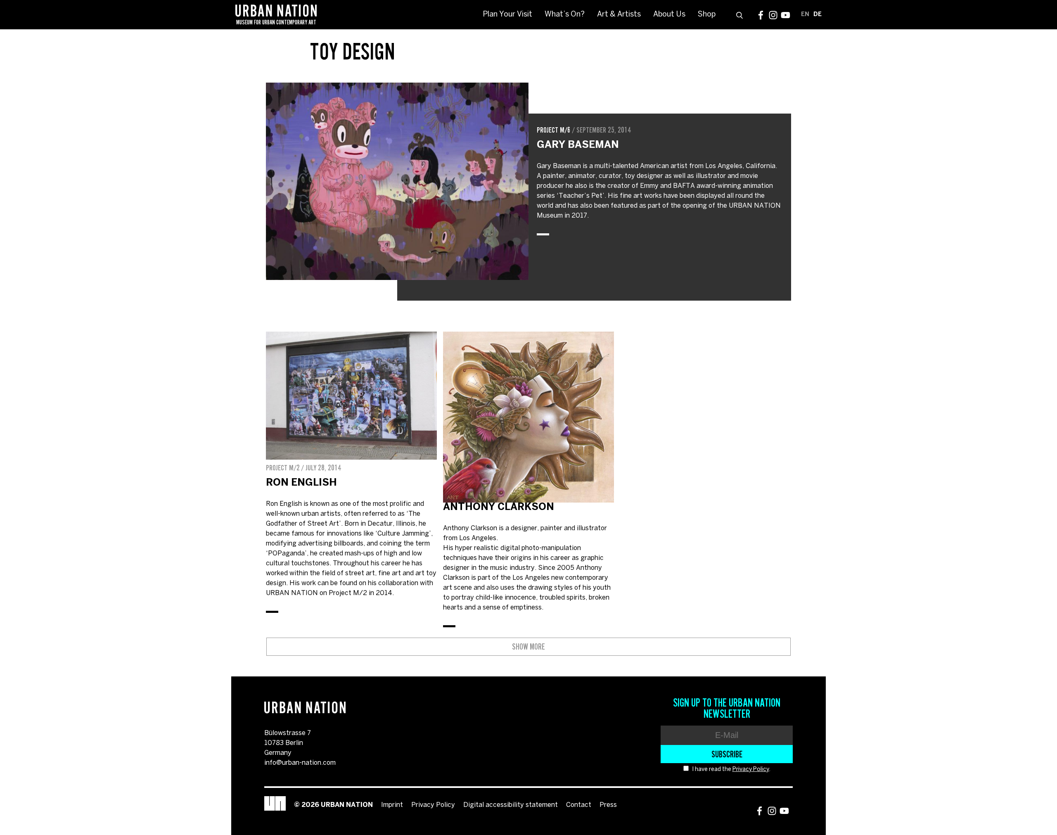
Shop (707, 14)
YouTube (785, 15)
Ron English (301, 483)
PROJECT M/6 (554, 130)
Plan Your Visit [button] (507, 14)
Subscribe (726, 754)
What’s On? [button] (565, 14)
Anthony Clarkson (498, 507)
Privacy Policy (750, 769)
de (817, 14)
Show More (528, 646)
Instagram (773, 15)
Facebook (761, 15)
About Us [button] (669, 14)
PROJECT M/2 (283, 468)
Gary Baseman (578, 145)
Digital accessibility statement (510, 805)
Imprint (392, 805)
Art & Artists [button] (619, 14)
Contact (578, 805)
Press (608, 805)
